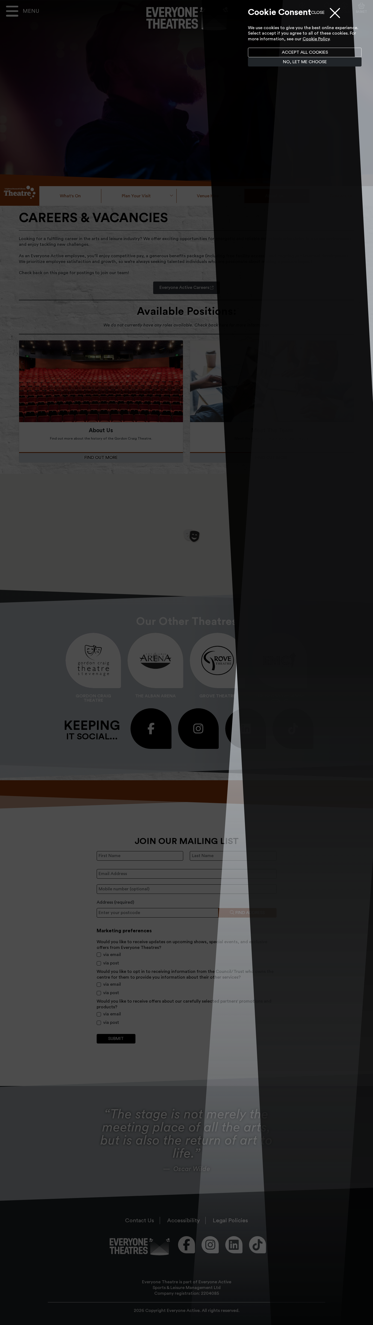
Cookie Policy (316, 39)
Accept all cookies (305, 52)
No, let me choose (305, 62)
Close (318, 12)
